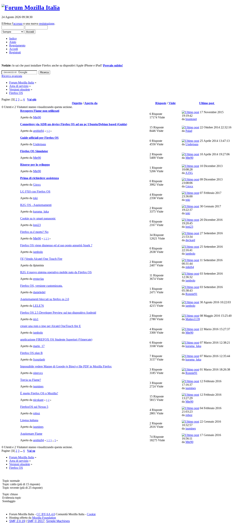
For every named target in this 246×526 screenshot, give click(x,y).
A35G (189, 173)
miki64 (189, 267)
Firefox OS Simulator (34, 151)
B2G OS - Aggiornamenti (36, 205)
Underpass (39, 144)
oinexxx (38, 373)
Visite (172, 103)
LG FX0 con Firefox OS (35, 191)
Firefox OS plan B (31, 353)
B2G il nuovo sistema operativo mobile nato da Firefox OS (56, 272)
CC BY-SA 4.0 (46, 514)
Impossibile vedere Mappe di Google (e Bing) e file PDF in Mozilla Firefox (66, 366)
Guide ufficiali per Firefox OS (39, 137)
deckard (190, 240)
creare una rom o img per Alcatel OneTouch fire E (50, 326)
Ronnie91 (191, 294)
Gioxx (37, 184)
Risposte (160, 103)
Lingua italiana (29, 420)
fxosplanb (39, 359)
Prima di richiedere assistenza (39, 178)
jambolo (38, 251)
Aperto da (90, 103)
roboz (36, 413)
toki (35, 198)
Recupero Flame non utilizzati (39, 110)
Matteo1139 (192, 319)
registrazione (46, 23)
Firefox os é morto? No (34, 232)
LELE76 (38, 305)
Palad (188, 130)
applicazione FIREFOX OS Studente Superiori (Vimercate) (56, 339)
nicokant (38, 399)
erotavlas (38, 278)
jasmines (38, 386)
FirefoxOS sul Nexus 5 (34, 406)
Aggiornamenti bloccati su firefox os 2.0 (44, 299)
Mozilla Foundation (44, 517)
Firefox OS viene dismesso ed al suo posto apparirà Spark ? (56, 245)
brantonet (191, 119)
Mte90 (37, 117)
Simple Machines (58, 521)
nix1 (35, 319)
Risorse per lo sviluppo (35, 164)
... (21, 99)
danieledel (39, 292)
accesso (17, 23)
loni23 (37, 225)
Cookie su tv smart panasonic (38, 218)
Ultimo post (207, 103)
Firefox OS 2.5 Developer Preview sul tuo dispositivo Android (58, 312)
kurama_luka (41, 211)
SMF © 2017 (36, 521)
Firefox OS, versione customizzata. (41, 285)
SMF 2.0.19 (17, 521)
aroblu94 (38, 130)
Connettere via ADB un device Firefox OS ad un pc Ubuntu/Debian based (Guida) (73, 124)
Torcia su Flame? (30, 379)
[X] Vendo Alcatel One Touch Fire (41, 258)
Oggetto (77, 103)
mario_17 (39, 346)
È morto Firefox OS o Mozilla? (39, 393)
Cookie (91, 514)
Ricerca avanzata (12, 76)
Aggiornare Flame (31, 433)
